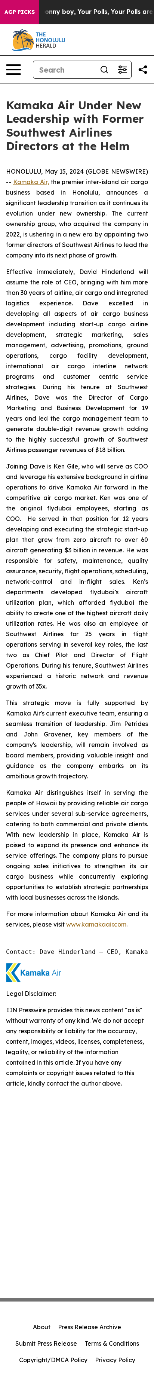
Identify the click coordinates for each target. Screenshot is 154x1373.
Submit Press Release (46, 1343)
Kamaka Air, (31, 182)
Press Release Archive (89, 1327)
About (41, 1327)
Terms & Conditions (111, 1343)
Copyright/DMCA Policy (53, 1360)
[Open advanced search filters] (122, 69)
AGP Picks (19, 12)
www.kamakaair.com (96, 924)
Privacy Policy (115, 1360)
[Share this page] (143, 69)
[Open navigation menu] (13, 69)
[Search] (104, 69)
